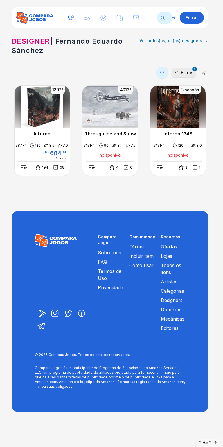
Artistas (169, 282)
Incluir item (141, 256)
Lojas (166, 256)
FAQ (102, 262)
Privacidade (110, 287)
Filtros (188, 71)
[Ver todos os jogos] (174, 18)
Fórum (136, 247)
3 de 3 (205, 442)
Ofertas (169, 247)
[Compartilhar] (203, 72)
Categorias (172, 291)
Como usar (141, 265)
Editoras (170, 328)
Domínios (171, 309)
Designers (172, 300)
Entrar (192, 17)
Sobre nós (109, 252)
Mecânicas (172, 319)
